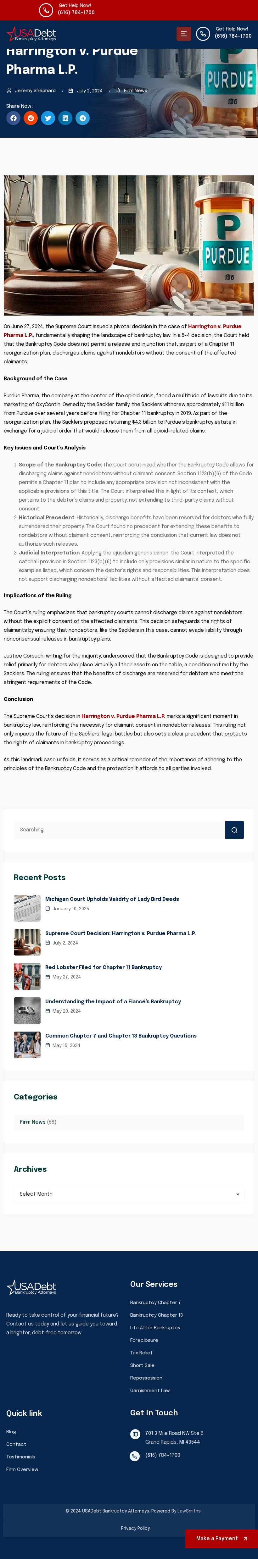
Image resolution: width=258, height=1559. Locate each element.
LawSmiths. (189, 1511)
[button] (13, 118)
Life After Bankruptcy (155, 1327)
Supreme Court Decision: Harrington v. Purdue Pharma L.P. (120, 933)
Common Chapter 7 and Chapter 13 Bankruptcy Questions (121, 1036)
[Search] (234, 830)
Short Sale (142, 1365)
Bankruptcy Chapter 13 (156, 1315)
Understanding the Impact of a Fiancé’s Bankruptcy (113, 1002)
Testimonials (20, 1457)
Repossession (146, 1378)
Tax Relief (141, 1353)
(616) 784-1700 (76, 12)
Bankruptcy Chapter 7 (155, 1302)
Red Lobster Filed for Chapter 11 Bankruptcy (103, 967)
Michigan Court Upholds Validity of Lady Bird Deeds (112, 899)
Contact (16, 1444)
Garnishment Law (150, 1390)
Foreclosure (144, 1340)
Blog (11, 1432)
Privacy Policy (135, 1528)
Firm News (135, 90)
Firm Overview (22, 1469)
